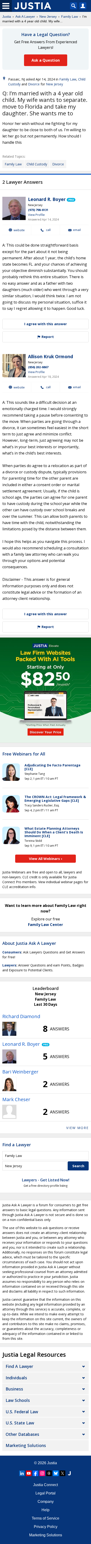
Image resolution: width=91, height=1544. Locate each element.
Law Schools (18, 1400)
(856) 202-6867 (38, 367)
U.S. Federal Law (22, 1411)
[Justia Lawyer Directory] (69, 1473)
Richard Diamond (21, 1016)
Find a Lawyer (16, 1144)
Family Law (69, 16)
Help (45, 1510)
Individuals (16, 1377)
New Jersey (48, 16)
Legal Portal (45, 1493)
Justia (6, 16)
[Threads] (49, 1473)
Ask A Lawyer (25, 16)
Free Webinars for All (23, 754)
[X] (62, 1473)
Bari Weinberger (20, 1072)
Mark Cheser (16, 1099)
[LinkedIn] (22, 1473)
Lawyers (9, 965)
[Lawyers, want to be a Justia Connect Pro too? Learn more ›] (71, 199)
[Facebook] (35, 1473)
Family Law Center (45, 924)
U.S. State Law (20, 1423)
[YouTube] (29, 1473)
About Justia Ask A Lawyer (29, 943)
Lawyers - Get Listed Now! (45, 1180)
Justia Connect (45, 1485)
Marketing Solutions (26, 1445)
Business (14, 1389)
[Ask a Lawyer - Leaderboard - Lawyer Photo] (9, 1029)
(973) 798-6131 (38, 210)
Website (19, 230)
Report (47, 336)
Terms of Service (45, 1518)
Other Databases (22, 1434)
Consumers (11, 952)
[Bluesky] (56, 1473)
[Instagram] (42, 1473)
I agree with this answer (45, 323)
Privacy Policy (45, 1527)
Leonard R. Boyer (47, 199)
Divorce (34, 84)
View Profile (36, 215)
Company (46, 1502)
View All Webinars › (45, 858)
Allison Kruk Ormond (50, 357)
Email (77, 230)
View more (77, 1128)
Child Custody (37, 164)
